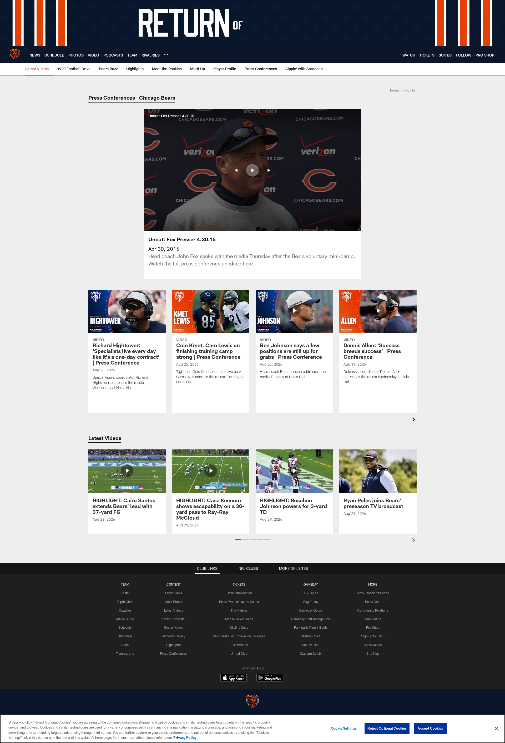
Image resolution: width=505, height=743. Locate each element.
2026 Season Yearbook (372, 593)
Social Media (373, 645)
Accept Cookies (430, 728)
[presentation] (414, 420)
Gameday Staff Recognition (310, 619)
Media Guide (125, 619)
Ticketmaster (239, 645)
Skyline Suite (239, 627)
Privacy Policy (184, 737)
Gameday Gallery (173, 636)
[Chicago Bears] (252, 702)
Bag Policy (310, 601)
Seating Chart (310, 636)
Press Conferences (173, 653)
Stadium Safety (311, 653)
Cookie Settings (344, 728)
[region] (252, 729)
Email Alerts (372, 619)
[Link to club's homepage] (14, 54)
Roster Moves (173, 627)
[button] (235, 170)
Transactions (125, 653)
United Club (239, 653)
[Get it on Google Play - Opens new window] (270, 680)
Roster (125, 593)
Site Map (373, 653)
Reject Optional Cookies (387, 728)
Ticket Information (239, 593)
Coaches (125, 610)
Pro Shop (373, 627)
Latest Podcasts (173, 619)
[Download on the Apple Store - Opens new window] (233, 678)
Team (125, 584)
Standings (125, 636)
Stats (125, 645)
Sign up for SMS (373, 636)
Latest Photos (173, 601)
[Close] (496, 728)
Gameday (311, 584)
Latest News (173, 593)
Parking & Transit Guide (310, 627)
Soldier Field (310, 645)
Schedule (125, 627)
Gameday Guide (310, 610)
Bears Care (372, 601)
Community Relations (372, 610)
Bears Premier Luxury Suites (239, 601)
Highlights (173, 645)
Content (173, 584)
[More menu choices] (166, 55)
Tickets (239, 584)
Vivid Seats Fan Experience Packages (239, 636)
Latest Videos (173, 610)
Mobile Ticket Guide (239, 619)
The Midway (239, 610)
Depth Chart (125, 601)
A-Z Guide (311, 593)
